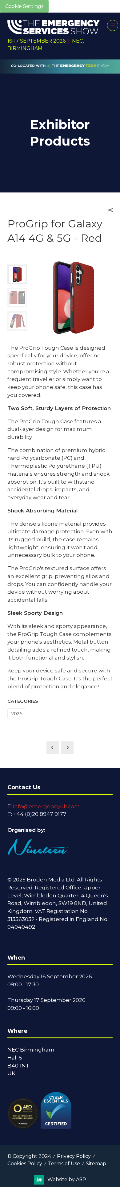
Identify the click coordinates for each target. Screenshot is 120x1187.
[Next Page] (67, 747)
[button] (112, 25)
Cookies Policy (24, 1163)
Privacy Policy (74, 1156)
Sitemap (96, 1163)
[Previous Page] (52, 747)
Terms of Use (64, 1163)
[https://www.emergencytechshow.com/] (60, 70)
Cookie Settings (24, 6)
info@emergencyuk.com (46, 806)
